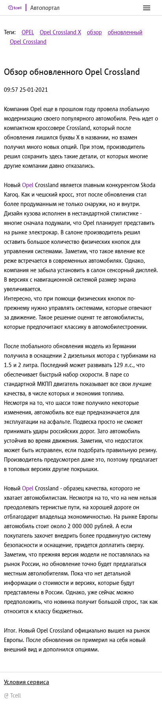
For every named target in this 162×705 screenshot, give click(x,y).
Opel (27, 185)
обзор (94, 32)
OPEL (28, 32)
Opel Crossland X (60, 32)
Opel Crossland (28, 41)
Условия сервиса (26, 682)
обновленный (125, 32)
